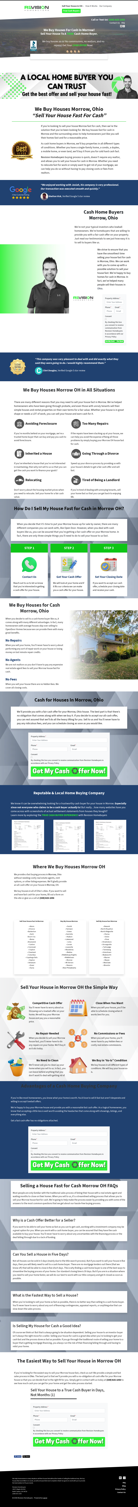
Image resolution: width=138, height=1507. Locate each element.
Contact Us (115, 22)
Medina (69, 952)
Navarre (69, 965)
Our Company (105, 6)
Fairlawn (69, 929)
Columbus (32, 955)
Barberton (32, 931)
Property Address (112, 298)
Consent (108, 316)
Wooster (107, 965)
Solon (107, 937)
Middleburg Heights (69, 955)
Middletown (69, 957)
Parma (107, 934)
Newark (107, 926)
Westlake (107, 962)
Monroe (69, 960)
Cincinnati (32, 947)
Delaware (31, 962)
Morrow (52, 874)
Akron (32, 926)
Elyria (32, 968)
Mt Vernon (69, 962)
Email (117, 307)
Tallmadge (107, 947)
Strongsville (107, 944)
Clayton (32, 949)
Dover (32, 965)
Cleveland (32, 952)
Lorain (69, 944)
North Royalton (107, 929)
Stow (107, 939)
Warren (107, 957)
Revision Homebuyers (52, 157)
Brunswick (32, 942)
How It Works (91, 6)
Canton (32, 944)
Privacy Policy (120, 1489)
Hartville (69, 934)
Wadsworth (107, 955)
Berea (32, 939)
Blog (124, 1486)
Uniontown (107, 952)
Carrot (45, 1498)
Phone (108, 307)
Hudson (69, 937)
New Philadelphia (69, 968)
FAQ (123, 22)
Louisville (69, 947)
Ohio (32, 1376)
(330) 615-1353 (117, 20)
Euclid (69, 926)
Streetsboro (107, 942)
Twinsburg (107, 949)
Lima (69, 942)
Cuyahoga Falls (32, 957)
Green (69, 931)
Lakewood (69, 939)
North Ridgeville (107, 931)
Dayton (32, 960)
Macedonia (69, 949)
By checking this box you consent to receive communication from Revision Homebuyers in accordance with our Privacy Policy (114, 329)
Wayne (107, 960)
